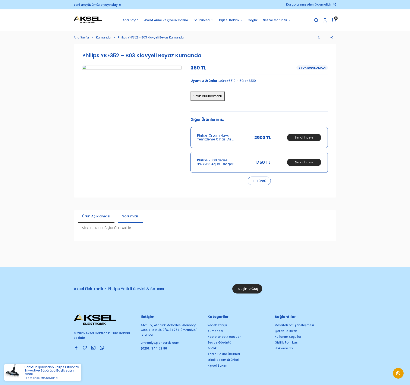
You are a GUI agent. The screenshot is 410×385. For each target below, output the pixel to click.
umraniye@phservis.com (160, 343)
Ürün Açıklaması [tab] (96, 216)
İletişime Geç (247, 288)
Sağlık (253, 20)
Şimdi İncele (304, 137)
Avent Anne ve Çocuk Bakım (166, 20)
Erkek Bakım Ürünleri (223, 360)
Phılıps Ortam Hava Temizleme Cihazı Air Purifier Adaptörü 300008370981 (214, 137)
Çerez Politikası (286, 331)
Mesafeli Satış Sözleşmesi (294, 325)
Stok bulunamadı (207, 96)
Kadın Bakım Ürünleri (224, 354)
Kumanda (103, 37)
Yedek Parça (217, 325)
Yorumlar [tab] (130, 216)
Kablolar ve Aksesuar (224, 337)
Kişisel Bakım (217, 365)
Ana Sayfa (131, 20)
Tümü (261, 181)
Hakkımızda (284, 348)
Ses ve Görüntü (219, 342)
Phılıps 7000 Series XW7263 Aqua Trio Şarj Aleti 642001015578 (215, 162)
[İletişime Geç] (398, 375)
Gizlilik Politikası (287, 342)
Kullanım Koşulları (288, 337)
